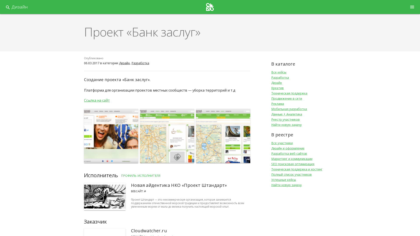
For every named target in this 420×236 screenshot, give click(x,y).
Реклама (277, 104)
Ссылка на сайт (97, 100)
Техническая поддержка (289, 93)
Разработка (140, 63)
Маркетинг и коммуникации (291, 159)
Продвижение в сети (286, 98)
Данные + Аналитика (286, 114)
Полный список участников (291, 174)
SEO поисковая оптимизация (292, 164)
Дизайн (19, 7)
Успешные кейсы (283, 180)
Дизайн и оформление (287, 148)
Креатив (277, 88)
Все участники (282, 143)
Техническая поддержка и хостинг (296, 169)
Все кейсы (278, 72)
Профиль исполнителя (140, 176)
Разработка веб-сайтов (289, 153)
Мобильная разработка (289, 109)
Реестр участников (285, 119)
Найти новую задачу (286, 125)
